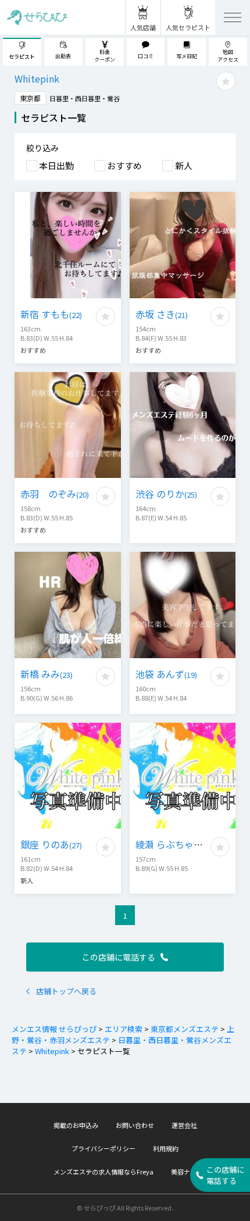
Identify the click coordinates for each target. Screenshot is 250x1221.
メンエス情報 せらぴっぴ (54, 1028)
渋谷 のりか (166, 494)
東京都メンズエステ (185, 1028)
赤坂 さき (161, 314)
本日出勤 (56, 165)
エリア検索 (123, 1028)
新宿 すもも (51, 314)
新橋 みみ (46, 674)
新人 (183, 165)
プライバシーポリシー (103, 1148)
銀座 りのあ (51, 844)
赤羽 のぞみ (54, 494)
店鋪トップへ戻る (66, 991)
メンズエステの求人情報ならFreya (103, 1171)
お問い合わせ (135, 1125)
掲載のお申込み (75, 1125)
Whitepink (52, 1050)
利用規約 (165, 1148)
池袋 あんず (166, 674)
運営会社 (184, 1125)
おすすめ (124, 165)
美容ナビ (184, 1171)
